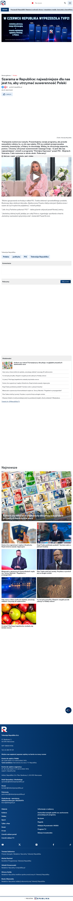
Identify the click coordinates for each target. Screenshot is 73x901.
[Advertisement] (36, 57)
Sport (4, 820)
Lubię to (8, 94)
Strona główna (6, 75)
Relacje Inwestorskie (45, 833)
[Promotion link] (36, 28)
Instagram (36, 844)
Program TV (42, 829)
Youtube (3, 844)
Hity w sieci (65, 281)
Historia (4, 809)
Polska (15, 75)
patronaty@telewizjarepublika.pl (13, 794)
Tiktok (70, 844)
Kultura (4, 813)
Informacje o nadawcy (46, 809)
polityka (16, 256)
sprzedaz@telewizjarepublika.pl (13, 782)
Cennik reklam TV (8, 838)
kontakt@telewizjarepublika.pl (12, 788)
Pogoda (40, 822)
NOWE (4, 10)
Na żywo (38, 3)
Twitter (19, 844)
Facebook (53, 844)
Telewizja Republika (39, 256)
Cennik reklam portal (9, 834)
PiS (25, 256)
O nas (4, 831)
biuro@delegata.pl (8, 802)
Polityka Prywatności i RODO (48, 825)
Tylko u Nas (6, 823)
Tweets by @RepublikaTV (11, 401)
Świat (4, 827)
